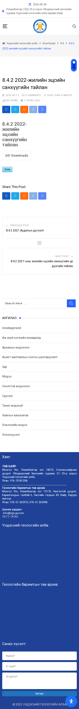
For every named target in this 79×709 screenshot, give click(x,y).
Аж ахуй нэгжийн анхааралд (21, 337)
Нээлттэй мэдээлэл (16, 386)
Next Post (62, 256)
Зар (4, 367)
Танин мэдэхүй (12, 405)
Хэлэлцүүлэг (11, 434)
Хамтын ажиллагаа (15, 415)
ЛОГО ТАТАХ (10, 516)
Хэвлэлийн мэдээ (14, 425)
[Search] (74, 26)
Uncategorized (11, 328)
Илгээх (39, 693)
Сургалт (7, 396)
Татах (7, 169)
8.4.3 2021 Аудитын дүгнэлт (25, 230)
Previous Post (19, 225)
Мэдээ (7, 376)
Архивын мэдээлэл (15, 347)
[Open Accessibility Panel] (71, 701)
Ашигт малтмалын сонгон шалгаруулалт (30, 357)
